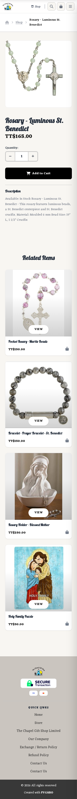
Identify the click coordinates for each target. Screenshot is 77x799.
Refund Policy (38, 755)
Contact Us (38, 764)
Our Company (38, 739)
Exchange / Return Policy (38, 747)
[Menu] (70, 6)
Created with (38, 792)
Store (38, 723)
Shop (19, 22)
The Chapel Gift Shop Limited (39, 731)
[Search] (51, 6)
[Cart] (61, 6)
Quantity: (11, 147)
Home (38, 715)
